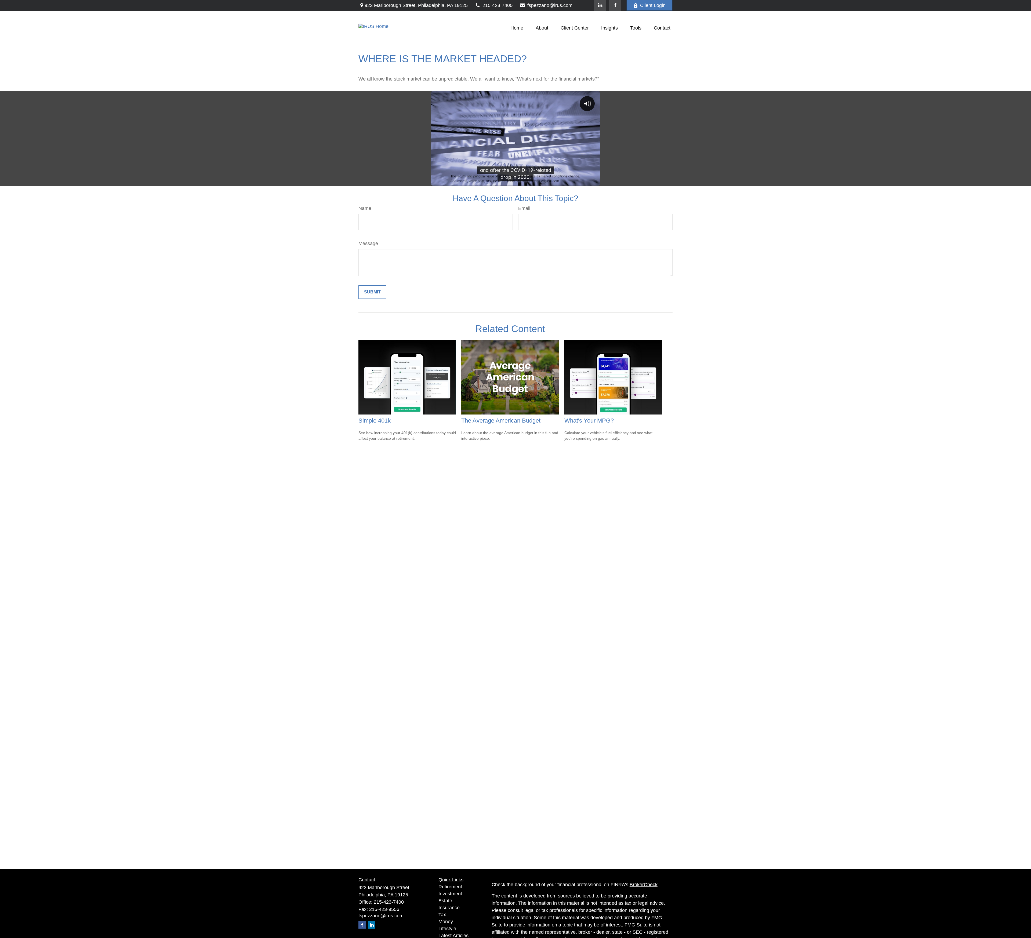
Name (364, 208)
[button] (516, 28)
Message (368, 243)
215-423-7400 (497, 5)
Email (524, 208)
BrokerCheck (644, 884)
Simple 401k (374, 420)
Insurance (449, 907)
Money (445, 921)
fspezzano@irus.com (549, 5)
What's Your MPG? (589, 420)
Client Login (653, 5)
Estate (445, 900)
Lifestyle (447, 928)
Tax (442, 914)
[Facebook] (615, 5)
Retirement (450, 886)
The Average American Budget (500, 420)
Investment (450, 893)
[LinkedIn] (600, 5)
